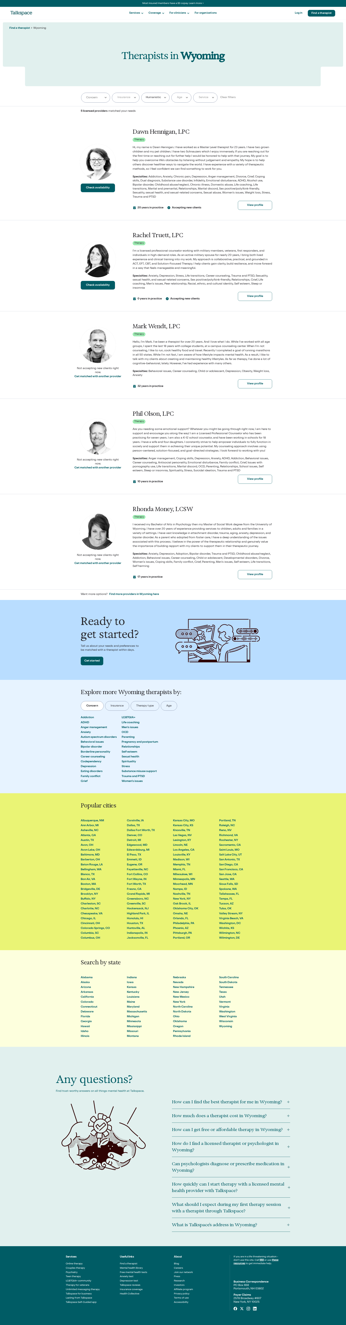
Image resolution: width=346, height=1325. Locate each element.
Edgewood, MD (137, 845)
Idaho (84, 1031)
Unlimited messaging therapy (83, 1289)
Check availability (98, 187)
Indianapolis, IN (137, 933)
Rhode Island (181, 1036)
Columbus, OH (90, 938)
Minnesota (134, 1021)
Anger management (94, 727)
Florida (85, 1016)
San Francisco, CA (231, 869)
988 (262, 1260)
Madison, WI (181, 859)
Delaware (87, 1011)
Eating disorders (92, 771)
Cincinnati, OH (90, 923)
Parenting (128, 737)
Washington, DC (230, 923)
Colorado (87, 1002)
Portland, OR (181, 938)
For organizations (206, 13)
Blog (176, 1264)
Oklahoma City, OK (185, 908)
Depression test (129, 1281)
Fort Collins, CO (137, 874)
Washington (227, 1011)
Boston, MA (88, 884)
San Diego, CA (228, 864)
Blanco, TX (88, 874)
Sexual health (130, 756)
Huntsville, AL (136, 928)
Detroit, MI (134, 840)
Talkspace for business (79, 1294)
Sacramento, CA (230, 845)
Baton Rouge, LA (92, 864)
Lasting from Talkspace (79, 1298)
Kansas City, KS (183, 825)
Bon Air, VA (88, 879)
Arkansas (87, 992)
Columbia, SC (90, 933)
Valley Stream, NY (231, 913)
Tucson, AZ (226, 903)
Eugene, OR (134, 864)
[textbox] (125, 97)
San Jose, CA (228, 874)
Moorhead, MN (183, 884)
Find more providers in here (134, 594)
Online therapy (74, 1264)
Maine (131, 1002)
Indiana (132, 977)
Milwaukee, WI (182, 874)
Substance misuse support (139, 771)
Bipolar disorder (91, 747)
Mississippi (134, 1026)
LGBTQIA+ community (78, 1281)
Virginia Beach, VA (231, 918)
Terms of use (181, 1298)
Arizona (86, 987)
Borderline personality (95, 752)
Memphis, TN (181, 864)
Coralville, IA (135, 820)
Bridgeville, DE (90, 889)
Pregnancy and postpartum (140, 742)
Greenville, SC (136, 903)
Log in (299, 13)
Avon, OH (87, 845)
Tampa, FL (225, 899)
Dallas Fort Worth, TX (141, 830)
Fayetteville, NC (137, 869)
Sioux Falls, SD (228, 884)
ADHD (85, 722)
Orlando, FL (180, 918)
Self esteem (129, 752)
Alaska (85, 982)
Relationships (131, 747)
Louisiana (133, 997)
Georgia (86, 1021)
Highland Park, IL (138, 913)
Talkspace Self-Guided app (81, 1302)
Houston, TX (135, 923)
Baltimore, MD (90, 855)
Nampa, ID (180, 889)
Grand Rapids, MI (138, 894)
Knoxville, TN (181, 830)
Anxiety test (126, 1276)
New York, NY (182, 899)
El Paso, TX (134, 855)
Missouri (132, 1031)
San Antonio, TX (229, 859)
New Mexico (181, 997)
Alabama (87, 977)
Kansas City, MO (184, 820)
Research (179, 1281)
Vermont (225, 1002)
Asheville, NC (89, 830)
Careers (178, 1268)
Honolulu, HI (135, 918)
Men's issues (130, 727)
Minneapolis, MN (184, 879)
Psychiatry (71, 1272)
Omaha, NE (180, 913)
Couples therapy (75, 1268)
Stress (126, 766)
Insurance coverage (131, 1289)
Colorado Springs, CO (95, 928)
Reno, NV (225, 830)
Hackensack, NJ (138, 908)
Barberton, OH (90, 859)
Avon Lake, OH (90, 850)
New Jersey (181, 992)
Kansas (131, 987)
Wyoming (225, 1026)
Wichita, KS (226, 928)
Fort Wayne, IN (137, 879)
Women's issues (132, 781)
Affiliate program (183, 1289)
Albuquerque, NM (92, 820)
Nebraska (179, 977)
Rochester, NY (228, 840)
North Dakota (182, 1011)
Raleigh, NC (227, 825)
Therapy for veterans (77, 1285)
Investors (179, 1285)
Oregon (178, 1026)
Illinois (85, 1036)
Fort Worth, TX (136, 884)
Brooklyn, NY (89, 894)
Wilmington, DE (229, 938)
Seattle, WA (226, 879)
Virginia (224, 1007)
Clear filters (228, 97)
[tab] (92, 706)
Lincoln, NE (180, 845)
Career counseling (93, 756)
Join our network (183, 1272)
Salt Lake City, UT (230, 855)
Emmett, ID (134, 859)
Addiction (87, 717)
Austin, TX (87, 840)
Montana (133, 1036)
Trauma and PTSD (133, 776)
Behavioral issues (92, 742)
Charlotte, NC (90, 908)
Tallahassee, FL (229, 894)
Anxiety (86, 732)
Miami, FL (179, 869)
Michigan (133, 1016)
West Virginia (228, 1016)
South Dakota (228, 982)
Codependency (91, 761)
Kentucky (133, 992)
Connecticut (89, 1007)
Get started (92, 661)
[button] (136, 13)
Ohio (176, 1016)
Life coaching (130, 722)
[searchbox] (95, 97)
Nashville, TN (181, 894)
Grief (84, 781)
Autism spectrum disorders (99, 737)
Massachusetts (137, 1011)
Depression (88, 766)
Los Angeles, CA (183, 850)
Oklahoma (180, 1021)
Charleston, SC (91, 903)
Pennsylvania (182, 1031)
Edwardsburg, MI (138, 850)
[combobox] (95, 98)
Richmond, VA (228, 835)
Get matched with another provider (97, 376)
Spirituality (129, 761)
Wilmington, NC (229, 933)
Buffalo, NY (88, 899)
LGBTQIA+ (129, 717)
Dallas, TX (133, 825)
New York (179, 1002)
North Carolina (183, 1007)
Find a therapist (321, 13)
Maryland (133, 1007)
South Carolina (229, 977)
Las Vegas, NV (182, 835)
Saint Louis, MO (229, 850)
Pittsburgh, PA (182, 933)
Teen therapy (73, 1276)
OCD (125, 732)
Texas (223, 992)
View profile (255, 205)
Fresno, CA (134, 889)
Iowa (130, 982)
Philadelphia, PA (183, 923)
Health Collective (129, 1294)
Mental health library (131, 1268)
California (87, 997)
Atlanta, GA (88, 835)
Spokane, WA (228, 889)
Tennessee (226, 987)
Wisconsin (226, 1021)
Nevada (178, 982)
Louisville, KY (181, 855)
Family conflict (90, 776)
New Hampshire (183, 987)
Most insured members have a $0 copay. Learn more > (173, 3)
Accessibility (181, 1302)
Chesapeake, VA (92, 913)
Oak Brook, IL (182, 903)
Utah (222, 997)
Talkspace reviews (130, 1285)
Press (177, 1276)
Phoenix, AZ (180, 928)
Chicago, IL (88, 918)
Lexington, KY (182, 840)
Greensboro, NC (138, 899)
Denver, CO (134, 835)
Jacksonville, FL (137, 938)
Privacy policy (181, 1294)
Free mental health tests (133, 1272)
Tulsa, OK (225, 908)
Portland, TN (227, 820)
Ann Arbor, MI (90, 825)
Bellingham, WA (91, 869)
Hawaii (85, 1026)
